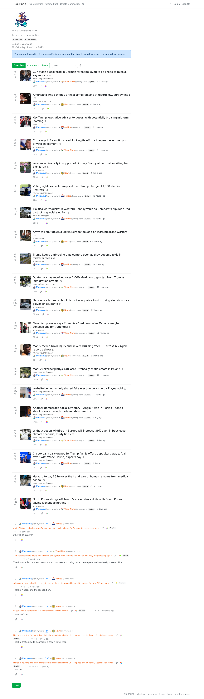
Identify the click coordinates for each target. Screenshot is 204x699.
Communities (36, 4)
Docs (161, 694)
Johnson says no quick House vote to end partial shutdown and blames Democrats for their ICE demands (61, 583)
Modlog (141, 694)
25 (36, 422)
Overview (19, 65)
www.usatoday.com (42, 101)
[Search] (170, 4)
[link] (41, 85)
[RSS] (84, 65)
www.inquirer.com (41, 215)
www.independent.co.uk (44, 284)
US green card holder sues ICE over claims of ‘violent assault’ (40, 610)
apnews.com (38, 147)
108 (37, 314)
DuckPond (19, 4)
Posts (45, 65)
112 (36, 108)
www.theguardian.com (43, 78)
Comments (33, 65)
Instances (152, 694)
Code (169, 694)
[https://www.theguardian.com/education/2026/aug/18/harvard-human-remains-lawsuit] (25, 480)
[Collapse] (15, 524)
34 (36, 337)
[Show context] (102, 528)
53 (36, 379)
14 (36, 268)
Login (177, 4)
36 (36, 177)
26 (36, 223)
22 (36, 513)
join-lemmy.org (182, 694)
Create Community (70, 4)
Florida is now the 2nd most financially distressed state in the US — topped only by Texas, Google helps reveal (63, 635)
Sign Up (186, 4)
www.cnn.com (39, 124)
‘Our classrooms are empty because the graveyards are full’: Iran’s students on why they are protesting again (62, 555)
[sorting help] (80, 65)
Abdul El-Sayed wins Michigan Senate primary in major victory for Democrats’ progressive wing (56, 528)
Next (16, 685)
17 (36, 245)
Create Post (51, 4)
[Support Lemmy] (83, 4)
